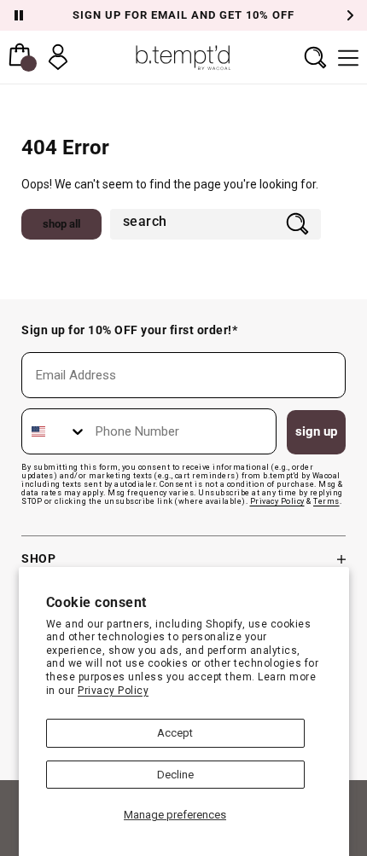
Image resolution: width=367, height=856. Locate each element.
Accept (175, 732)
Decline (175, 774)
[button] (315, 56)
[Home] (183, 57)
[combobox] (196, 223)
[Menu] (348, 57)
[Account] (58, 57)
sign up (316, 431)
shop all (61, 223)
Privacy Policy (113, 691)
